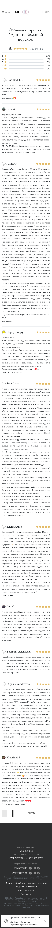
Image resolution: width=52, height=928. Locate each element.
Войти (47, 12)
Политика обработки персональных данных (26, 883)
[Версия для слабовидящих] (17, 12)
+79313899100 (26, 851)
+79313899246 (19, 873)
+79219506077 (35, 858)
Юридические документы (26, 887)
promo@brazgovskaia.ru (26, 901)
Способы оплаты (26, 890)
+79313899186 (19, 868)
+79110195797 (16, 858)
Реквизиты (26, 894)
